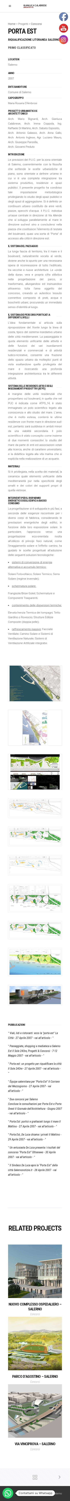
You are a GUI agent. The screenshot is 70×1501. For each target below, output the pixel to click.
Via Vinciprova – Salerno (35, 1444)
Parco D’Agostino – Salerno (35, 1376)
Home (12, 24)
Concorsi (36, 24)
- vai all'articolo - (42, 1038)
